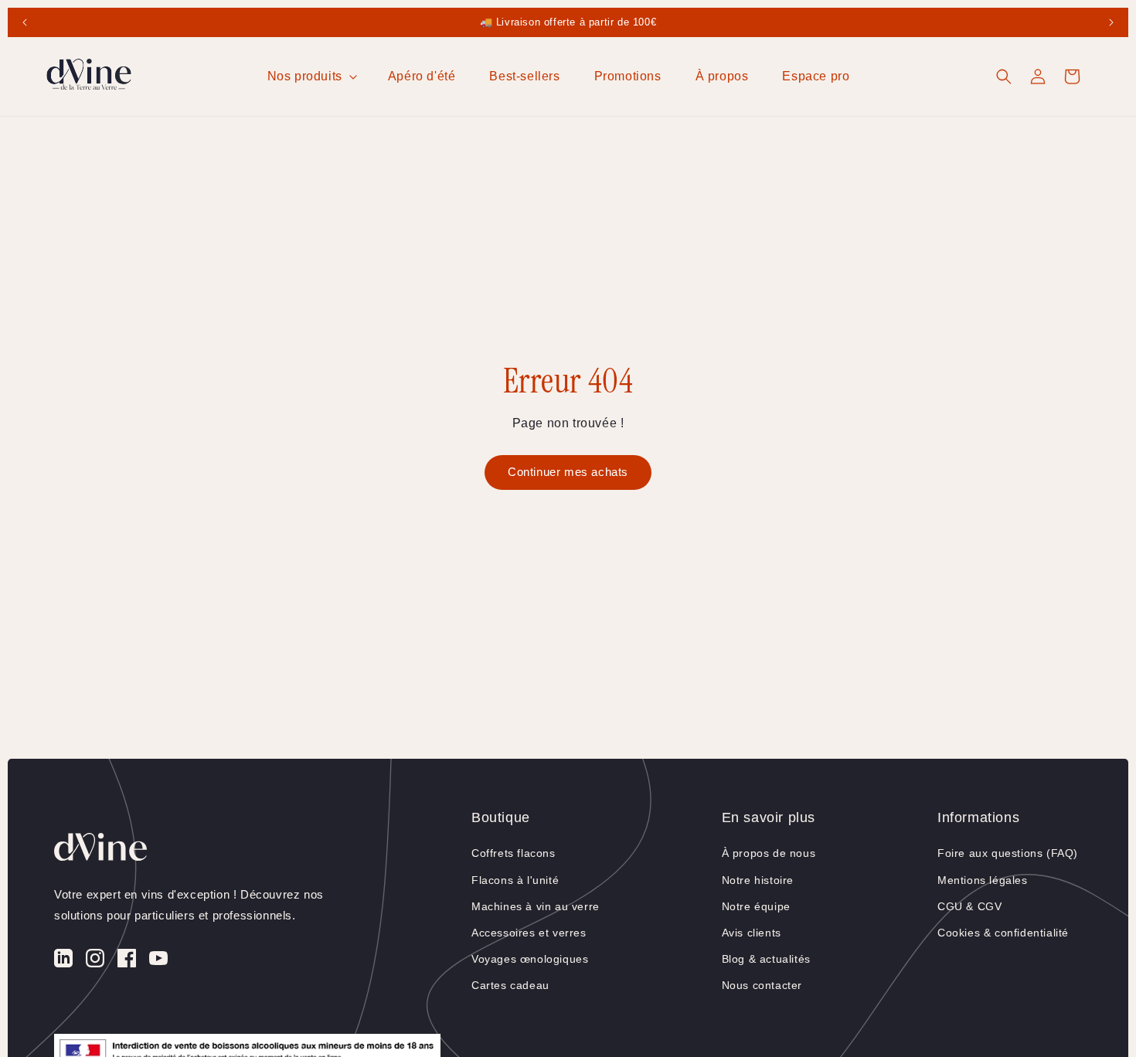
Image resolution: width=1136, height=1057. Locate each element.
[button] (310, 76)
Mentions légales (982, 880)
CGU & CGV (969, 906)
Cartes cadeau (510, 985)
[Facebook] (126, 962)
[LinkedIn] (63, 962)
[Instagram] (95, 962)
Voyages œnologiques (529, 959)
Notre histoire (758, 880)
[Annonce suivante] (1111, 22)
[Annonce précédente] (25, 22)
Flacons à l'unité (515, 880)
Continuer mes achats (568, 471)
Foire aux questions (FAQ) (1007, 853)
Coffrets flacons (513, 853)
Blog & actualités (766, 959)
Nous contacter (762, 985)
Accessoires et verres (529, 932)
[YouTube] (158, 962)
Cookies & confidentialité (1003, 932)
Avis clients (751, 932)
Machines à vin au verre (535, 906)
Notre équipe (756, 906)
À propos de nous (769, 853)
